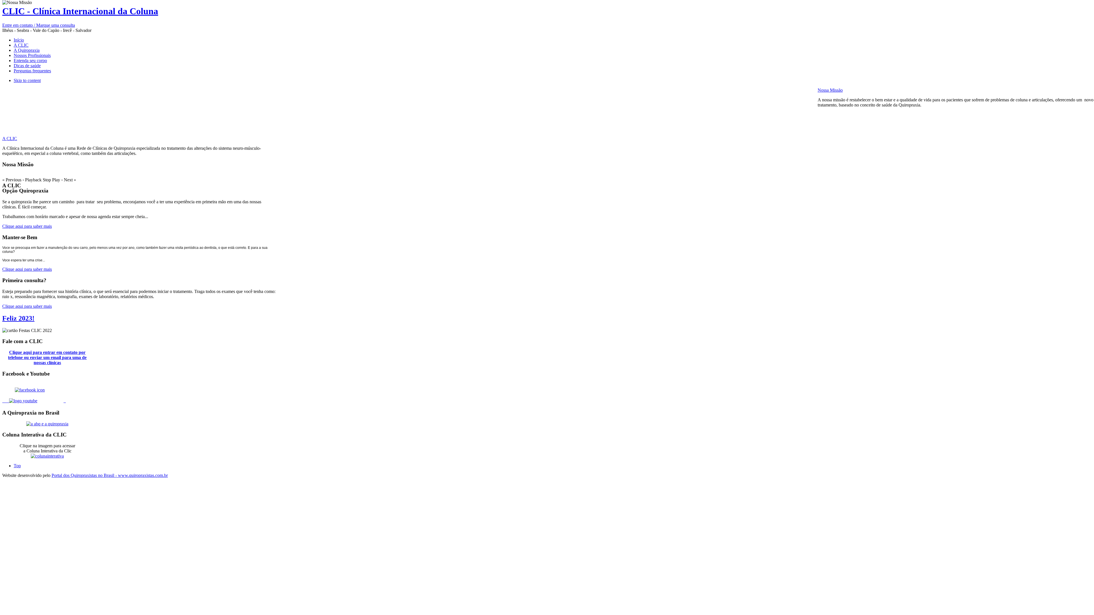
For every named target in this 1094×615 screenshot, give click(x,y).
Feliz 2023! (18, 318)
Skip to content (27, 80)
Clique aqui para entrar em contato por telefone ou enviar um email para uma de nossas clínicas (47, 357)
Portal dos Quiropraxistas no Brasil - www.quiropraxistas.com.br (110, 475)
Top (17, 465)
